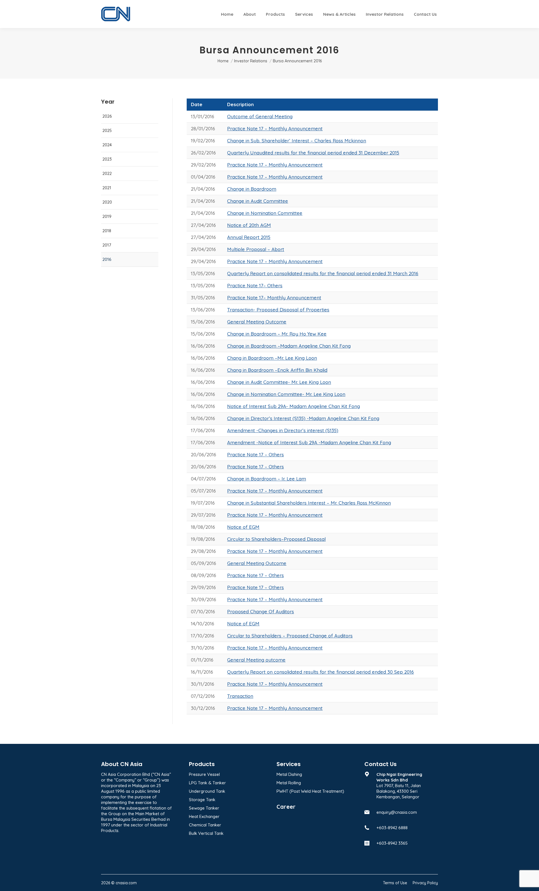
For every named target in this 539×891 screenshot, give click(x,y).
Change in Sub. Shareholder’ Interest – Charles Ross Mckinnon (296, 140)
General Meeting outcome (256, 660)
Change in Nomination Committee (264, 213)
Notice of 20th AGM (249, 225)
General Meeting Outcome (256, 322)
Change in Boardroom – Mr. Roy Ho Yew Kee (276, 334)
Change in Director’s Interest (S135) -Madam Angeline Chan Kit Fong (303, 418)
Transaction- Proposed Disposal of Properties (278, 310)
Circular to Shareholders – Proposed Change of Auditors (290, 636)
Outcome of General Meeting (260, 116)
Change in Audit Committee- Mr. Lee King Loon (279, 382)
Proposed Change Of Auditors (260, 611)
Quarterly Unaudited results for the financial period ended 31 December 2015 (313, 153)
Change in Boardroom (251, 189)
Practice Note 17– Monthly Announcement (274, 297)
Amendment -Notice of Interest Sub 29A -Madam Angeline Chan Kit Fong (309, 442)
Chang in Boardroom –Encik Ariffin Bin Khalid (277, 370)
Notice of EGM (243, 527)
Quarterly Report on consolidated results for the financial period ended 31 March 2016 (322, 273)
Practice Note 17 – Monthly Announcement (275, 128)
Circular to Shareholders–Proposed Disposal (276, 539)
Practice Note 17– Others (254, 285)
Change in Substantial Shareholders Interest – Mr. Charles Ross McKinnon (309, 503)
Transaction (240, 696)
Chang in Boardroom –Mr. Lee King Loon (272, 358)
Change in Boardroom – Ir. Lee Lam (266, 479)
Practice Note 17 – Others (255, 454)
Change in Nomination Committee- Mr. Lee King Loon (286, 394)
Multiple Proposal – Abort (255, 249)
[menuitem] (227, 14)
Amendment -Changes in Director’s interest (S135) (282, 430)
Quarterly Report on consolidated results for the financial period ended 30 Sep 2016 (320, 672)
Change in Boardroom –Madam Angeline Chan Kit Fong (289, 346)
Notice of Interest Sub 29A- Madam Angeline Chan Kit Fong (293, 406)
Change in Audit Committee (257, 201)
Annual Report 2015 (248, 237)
